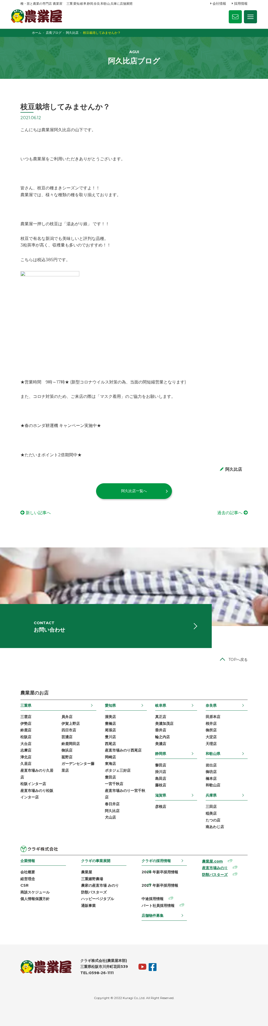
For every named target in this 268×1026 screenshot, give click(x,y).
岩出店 (211, 765)
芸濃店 (67, 736)
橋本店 (211, 778)
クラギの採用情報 (156, 860)
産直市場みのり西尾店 (123, 750)
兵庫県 (211, 795)
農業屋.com (212, 861)
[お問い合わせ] (235, 16)
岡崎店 (110, 757)
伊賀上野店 (71, 723)
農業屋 (86, 872)
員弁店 (67, 716)
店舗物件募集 (153, 915)
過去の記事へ (229, 512)
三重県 (25, 705)
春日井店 (112, 804)
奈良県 (211, 705)
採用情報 (241, 3)
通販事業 (88, 905)
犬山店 (110, 817)
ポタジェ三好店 (118, 770)
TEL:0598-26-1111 (97, 972)
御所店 (211, 730)
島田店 (160, 778)
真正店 (160, 716)
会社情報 (219, 3)
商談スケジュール (35, 892)
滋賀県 (160, 795)
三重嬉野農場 (92, 878)
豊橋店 (110, 723)
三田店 (211, 806)
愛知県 (110, 705)
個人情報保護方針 (35, 898)
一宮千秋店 (114, 783)
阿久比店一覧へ (134, 491)
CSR (24, 885)
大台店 (25, 743)
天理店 (211, 743)
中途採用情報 (153, 898)
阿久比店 (112, 810)
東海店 (110, 763)
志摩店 (25, 750)
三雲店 (25, 716)
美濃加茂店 (164, 723)
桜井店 (211, 723)
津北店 (25, 757)
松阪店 (25, 736)
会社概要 (27, 872)
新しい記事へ (38, 512)
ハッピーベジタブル (97, 898)
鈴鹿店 (25, 730)
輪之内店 (162, 736)
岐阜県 (160, 705)
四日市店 (69, 730)
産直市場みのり (215, 867)
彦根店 (160, 806)
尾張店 (110, 730)
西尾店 (110, 743)
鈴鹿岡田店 (71, 743)
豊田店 (110, 777)
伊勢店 (25, 723)
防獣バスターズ (94, 892)
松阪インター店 (33, 783)
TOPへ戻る (238, 659)
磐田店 (160, 765)
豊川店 (110, 736)
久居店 (25, 763)
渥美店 (110, 716)
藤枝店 (160, 785)
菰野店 (67, 757)
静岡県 (160, 753)
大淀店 (211, 736)
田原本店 (213, 716)
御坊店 (211, 771)
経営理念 (27, 878)
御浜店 (67, 750)
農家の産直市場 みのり (100, 885)
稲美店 (211, 813)
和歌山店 (213, 785)
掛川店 (160, 771)
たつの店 (213, 820)
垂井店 (160, 730)
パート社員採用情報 (158, 905)
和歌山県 (213, 753)
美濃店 (160, 743)
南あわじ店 (215, 826)
